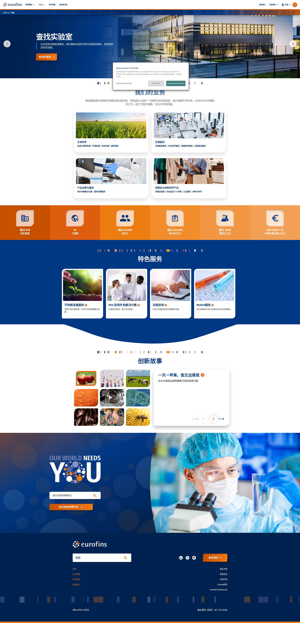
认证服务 (187, 191)
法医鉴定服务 (200, 146)
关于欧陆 (76, 574)
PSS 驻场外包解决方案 (123, 305)
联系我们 (214, 557)
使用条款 (223, 574)
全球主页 (6, 13)
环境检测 (96, 146)
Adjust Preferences (124, 83)
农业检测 (105, 146)
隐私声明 (223, 569)
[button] (30, 4)
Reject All (156, 83)
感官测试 (115, 146)
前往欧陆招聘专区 (69, 507)
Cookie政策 (222, 584)
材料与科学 (197, 191)
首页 (74, 569)
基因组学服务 (187, 146)
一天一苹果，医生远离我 (178, 375)
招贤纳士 (76, 584)
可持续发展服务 (74, 305)
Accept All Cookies (175, 83)
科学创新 (76, 579)
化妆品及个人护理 (173, 191)
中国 (12, 13)
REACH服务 (204, 305)
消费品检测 (160, 191)
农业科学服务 (174, 146)
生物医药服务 (160, 146)
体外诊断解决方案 (84, 191)
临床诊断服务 (99, 191)
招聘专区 (44, 57)
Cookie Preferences (218, 589)
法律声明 (223, 579)
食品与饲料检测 (83, 146)
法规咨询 (159, 305)
